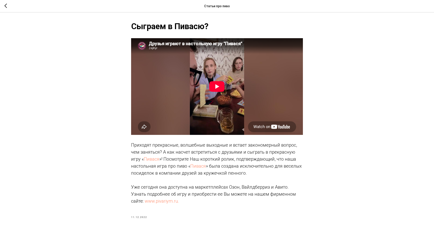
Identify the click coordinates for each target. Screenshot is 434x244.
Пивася (151, 159)
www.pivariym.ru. (162, 201)
